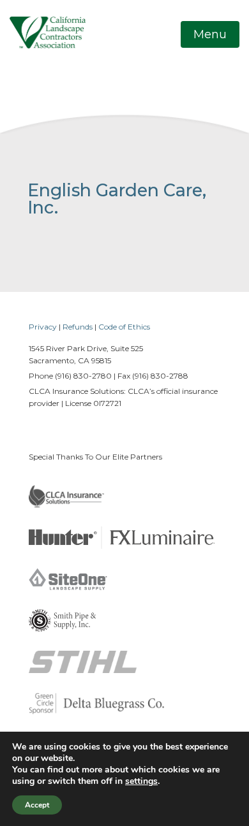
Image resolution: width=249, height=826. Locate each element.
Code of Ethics (124, 326)
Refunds (78, 326)
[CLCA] (48, 32)
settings (141, 781)
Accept (37, 805)
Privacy (43, 326)
